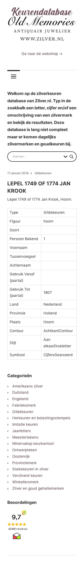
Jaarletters (21, 431)
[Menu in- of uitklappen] (13, 76)
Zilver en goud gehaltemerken (38, 488)
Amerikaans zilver (27, 386)
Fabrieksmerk (24, 405)
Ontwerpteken (24, 450)
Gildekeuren (43, 173)
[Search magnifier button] (71, 157)
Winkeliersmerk (25, 482)
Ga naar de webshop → (42, 54)
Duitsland (20, 392)
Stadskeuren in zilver (30, 469)
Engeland (20, 399)
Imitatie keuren (25, 424)
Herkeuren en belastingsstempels (41, 418)
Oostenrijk (21, 456)
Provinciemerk (24, 463)
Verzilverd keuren (27, 475)
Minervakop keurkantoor (33, 443)
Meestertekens (25, 437)
